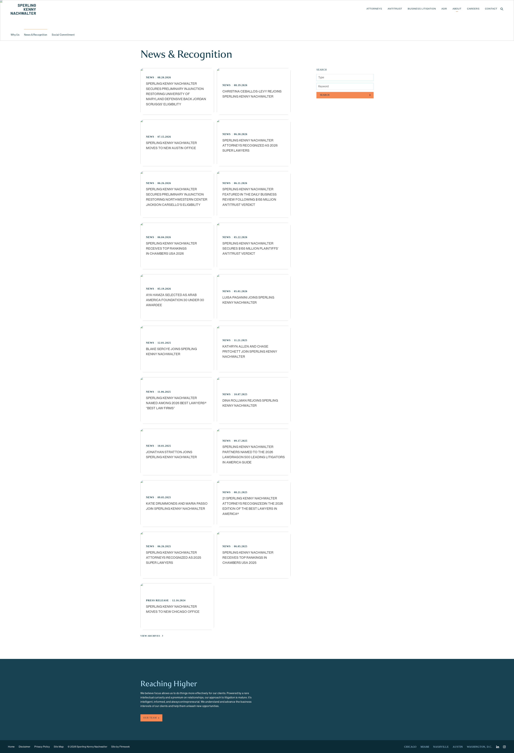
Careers (473, 8)
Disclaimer (24, 746)
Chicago (410, 746)
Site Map (59, 746)
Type (321, 77)
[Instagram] (504, 747)
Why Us (15, 34)
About (457, 8)
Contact (491, 8)
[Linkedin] (497, 747)
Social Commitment (63, 34)
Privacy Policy (42, 746)
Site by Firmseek (120, 746)
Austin (458, 746)
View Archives (150, 636)
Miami (425, 746)
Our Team (150, 717)
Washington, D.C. (479, 746)
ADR (444, 8)
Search (324, 95)
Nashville (441, 746)
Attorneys (374, 8)
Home (11, 746)
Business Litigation (422, 8)
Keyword (323, 86)
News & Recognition (35, 34)
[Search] (501, 9)
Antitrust (395, 8)
